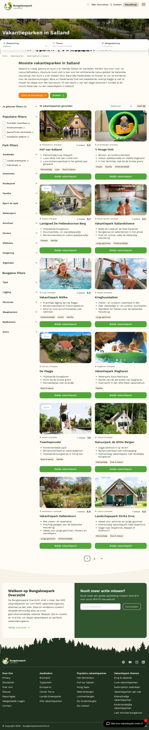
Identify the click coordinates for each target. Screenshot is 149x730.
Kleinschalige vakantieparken (122, 698)
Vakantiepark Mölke (54, 297)
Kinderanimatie (16, 127)
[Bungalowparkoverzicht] (18, 6)
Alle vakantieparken (51, 701)
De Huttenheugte (86, 701)
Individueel (14, 165)
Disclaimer (8, 682)
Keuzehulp (131, 4)
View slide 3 (69, 138)
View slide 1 (61, 138)
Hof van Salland (51, 149)
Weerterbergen (85, 691)
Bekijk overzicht (17, 627)
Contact (6, 705)
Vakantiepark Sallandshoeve (114, 223)
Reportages (8, 696)
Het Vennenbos (85, 677)
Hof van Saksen (85, 682)
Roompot (45, 677)
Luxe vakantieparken (126, 682)
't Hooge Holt (104, 149)
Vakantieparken (16, 56)
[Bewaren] (86, 115)
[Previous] (43, 130)
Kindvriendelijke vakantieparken (123, 706)
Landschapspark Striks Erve (114, 516)
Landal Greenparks (18, 160)
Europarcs (45, 687)
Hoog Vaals (83, 687)
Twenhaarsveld (50, 442)
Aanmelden (131, 606)
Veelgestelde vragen (13, 701)
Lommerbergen (85, 696)
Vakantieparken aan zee (127, 691)
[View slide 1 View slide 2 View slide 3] (65, 126)
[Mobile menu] (143, 4)
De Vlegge (46, 371)
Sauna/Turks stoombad (20, 132)
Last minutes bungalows (128, 712)
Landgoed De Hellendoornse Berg (63, 223)
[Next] (86, 130)
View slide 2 (65, 138)
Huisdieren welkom (18, 137)
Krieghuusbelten (106, 297)
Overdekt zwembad (18, 123)
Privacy (6, 677)
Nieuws (6, 691)
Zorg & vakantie (123, 677)
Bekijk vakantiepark (65, 176)
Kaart (140, 106)
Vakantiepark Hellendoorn (58, 516)
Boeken (57, 95)
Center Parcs (47, 691)
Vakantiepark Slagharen (111, 371)
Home (4, 56)
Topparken (46, 682)
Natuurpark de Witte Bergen (114, 442)
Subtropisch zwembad (127, 687)
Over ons (7, 687)
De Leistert (83, 705)
